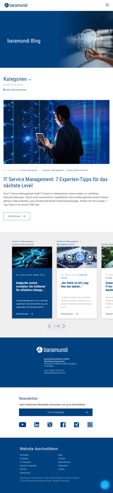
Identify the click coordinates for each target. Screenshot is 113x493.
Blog (60, 455)
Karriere (61, 458)
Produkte (24, 458)
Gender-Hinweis (72, 478)
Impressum (25, 478)
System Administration (77, 170)
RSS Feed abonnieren (16, 90)
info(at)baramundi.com (54, 373)
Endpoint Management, (53, 170)
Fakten (61, 469)
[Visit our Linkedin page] (36, 425)
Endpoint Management (23, 241)
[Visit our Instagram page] (90, 425)
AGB (46, 478)
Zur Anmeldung (56, 412)
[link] (19, 5)
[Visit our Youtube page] (22, 425)
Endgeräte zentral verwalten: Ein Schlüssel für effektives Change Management (30, 288)
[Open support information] (105, 485)
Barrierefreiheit (56, 478)
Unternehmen (64, 462)
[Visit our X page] (50, 425)
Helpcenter (63, 465)
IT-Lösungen (25, 462)
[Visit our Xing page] (76, 425)
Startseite (24, 455)
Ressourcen (25, 473)
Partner (23, 469)
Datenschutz (37, 478)
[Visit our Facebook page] (63, 425)
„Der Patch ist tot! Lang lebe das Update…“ (74, 284)
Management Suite (66, 244)
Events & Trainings (28, 465)
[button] (107, 5)
